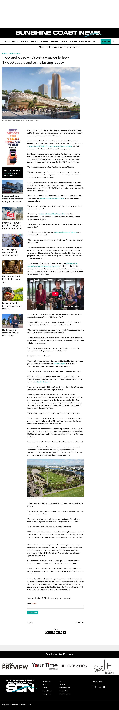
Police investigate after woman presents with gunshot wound (12, 199)
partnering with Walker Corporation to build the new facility (50, 146)
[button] (113, 41)
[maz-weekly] (15, 666)
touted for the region (42, 382)
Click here (7, 173)
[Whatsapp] (53, 632)
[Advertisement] (101, 70)
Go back (29, 622)
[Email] (57, 632)
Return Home (79, 622)
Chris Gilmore (7, 123)
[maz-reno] (74, 666)
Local (17, 53)
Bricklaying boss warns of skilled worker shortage (10, 252)
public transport (59, 364)
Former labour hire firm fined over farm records (11, 306)
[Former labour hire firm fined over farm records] (12, 294)
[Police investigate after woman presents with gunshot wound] (12, 187)
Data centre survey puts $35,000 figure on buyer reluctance (11, 225)
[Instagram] (95, 687)
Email (31, 603)
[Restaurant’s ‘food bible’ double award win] (12, 267)
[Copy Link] (64, 632)
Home (4, 53)
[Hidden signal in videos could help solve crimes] (12, 321)
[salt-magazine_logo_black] (104, 666)
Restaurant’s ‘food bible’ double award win (11, 279)
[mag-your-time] (45, 666)
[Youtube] (103, 687)
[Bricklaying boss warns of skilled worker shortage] (12, 240)
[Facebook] (46, 632)
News (11, 53)
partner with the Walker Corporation (52, 214)
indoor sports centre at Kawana (65, 232)
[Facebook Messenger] (60, 632)
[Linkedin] (50, 632)
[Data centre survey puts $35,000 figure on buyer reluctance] (12, 213)
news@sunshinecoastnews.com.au (51, 198)
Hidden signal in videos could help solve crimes (10, 333)
